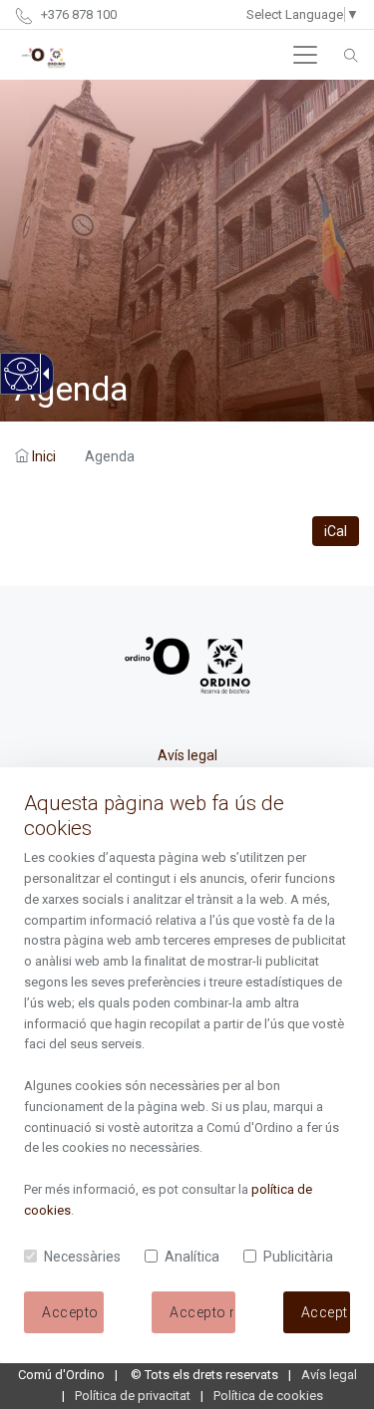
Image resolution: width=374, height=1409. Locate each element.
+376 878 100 (77, 14)
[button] (305, 55)
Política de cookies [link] (268, 1395)
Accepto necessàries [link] (202, 1312)
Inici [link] (44, 456)
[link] (20, 385)
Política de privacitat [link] (132, 1395)
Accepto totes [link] (325, 1312)
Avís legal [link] (187, 755)
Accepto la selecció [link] (73, 1312)
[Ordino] (43, 55)
